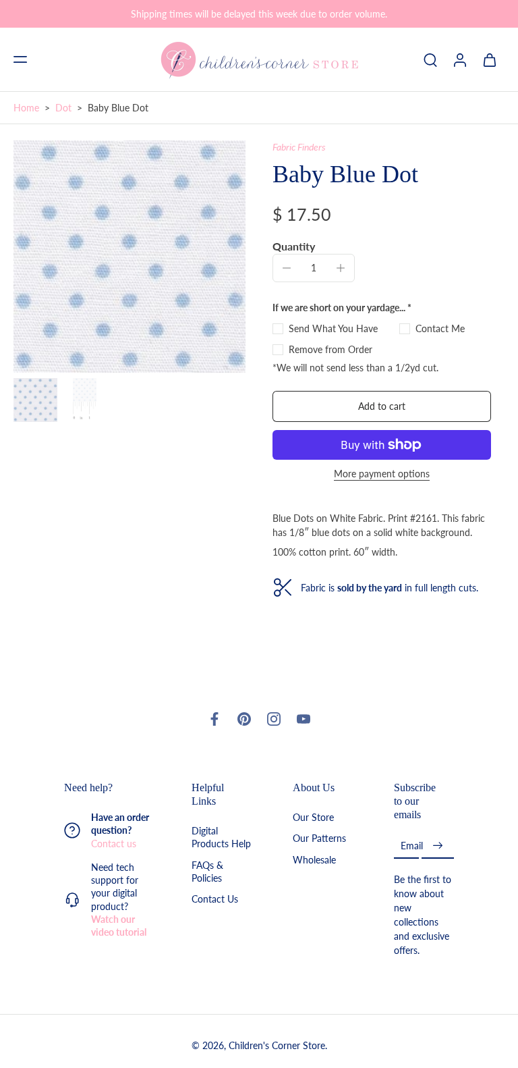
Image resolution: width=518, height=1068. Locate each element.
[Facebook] (214, 719)
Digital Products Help (221, 837)
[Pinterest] (244, 719)
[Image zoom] (129, 256)
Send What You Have (333, 328)
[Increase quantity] (340, 268)
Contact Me (440, 328)
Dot (63, 107)
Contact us (113, 843)
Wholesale (314, 859)
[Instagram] (274, 719)
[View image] (35, 400)
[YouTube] (303, 719)
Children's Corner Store (277, 1045)
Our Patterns (319, 838)
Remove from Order (330, 349)
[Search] (430, 59)
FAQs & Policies (207, 871)
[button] (20, 59)
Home (26, 107)
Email (412, 845)
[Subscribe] (438, 845)
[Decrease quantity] (286, 268)
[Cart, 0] (490, 59)
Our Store (313, 817)
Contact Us (215, 899)
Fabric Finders (299, 147)
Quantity (293, 246)
